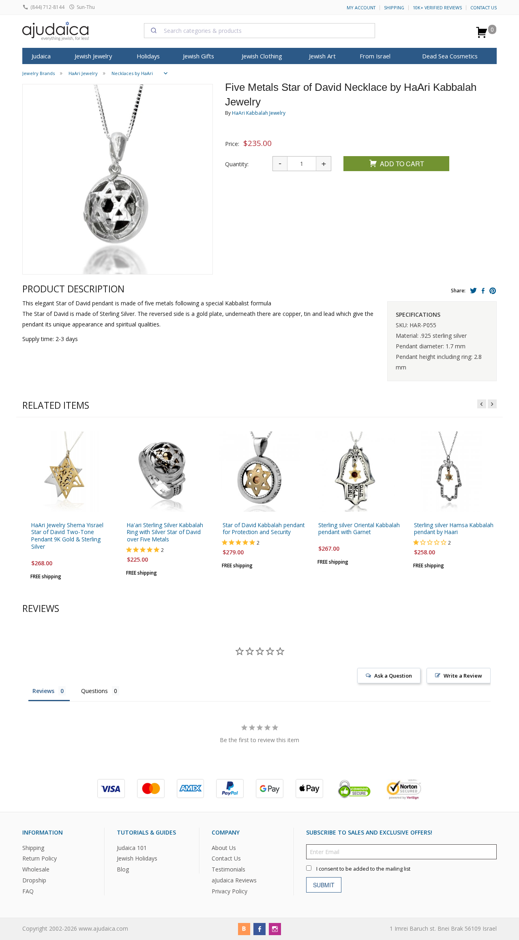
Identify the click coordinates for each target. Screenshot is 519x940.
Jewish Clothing (262, 56)
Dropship (34, 880)
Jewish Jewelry (93, 56)
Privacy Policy (229, 891)
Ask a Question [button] (393, 675)
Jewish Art (322, 56)
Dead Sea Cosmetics (450, 56)
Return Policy (39, 858)
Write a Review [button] (463, 675)
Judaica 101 (132, 847)
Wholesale (35, 869)
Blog (123, 869)
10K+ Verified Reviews (437, 7)
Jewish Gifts (198, 56)
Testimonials (228, 869)
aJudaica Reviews (234, 880)
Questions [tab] (94, 691)
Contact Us (483, 7)
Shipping (394, 7)
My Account (361, 7)
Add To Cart (402, 163)
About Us (224, 847)
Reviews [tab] (43, 691)
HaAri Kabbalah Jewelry (258, 112)
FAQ (28, 891)
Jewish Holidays (137, 858)
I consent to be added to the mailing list (363, 868)
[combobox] (259, 30)
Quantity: (237, 164)
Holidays (148, 56)
